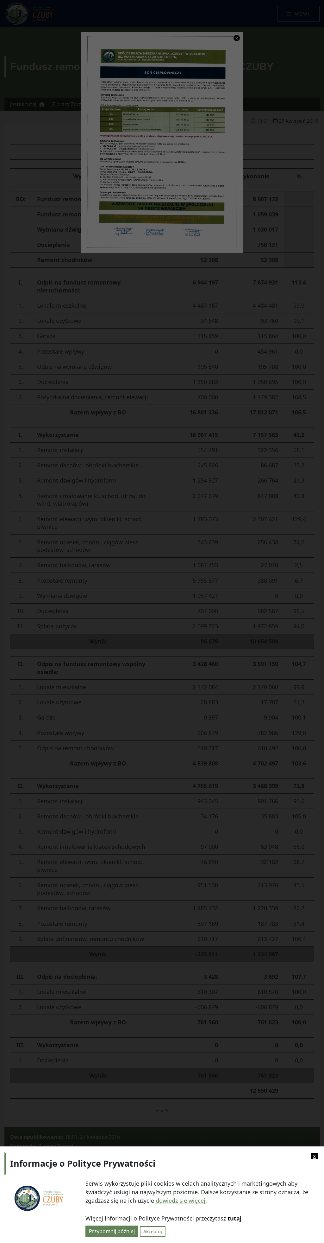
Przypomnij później (112, 1231)
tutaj (234, 1218)
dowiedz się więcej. (181, 1200)
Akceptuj (152, 1231)
